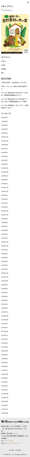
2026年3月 (4, 125)
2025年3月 (4, 164)
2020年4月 (4, 296)
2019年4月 (4, 312)
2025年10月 (4, 145)
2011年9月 (4, 405)
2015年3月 (4, 386)
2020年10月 (4, 281)
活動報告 (3, 69)
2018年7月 (4, 323)
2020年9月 (4, 285)
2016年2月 (4, 366)
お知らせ (3, 61)
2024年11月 (4, 172)
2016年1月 (4, 370)
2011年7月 (4, 409)
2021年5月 (4, 257)
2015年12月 (4, 374)
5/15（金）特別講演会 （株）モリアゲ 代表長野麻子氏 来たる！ (14, 106)
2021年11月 (4, 246)
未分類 (3, 65)
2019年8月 (4, 308)
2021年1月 (4, 269)
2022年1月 (4, 238)
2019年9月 (4, 304)
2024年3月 (4, 180)
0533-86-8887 (9, 440)
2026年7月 (4, 117)
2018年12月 (4, 316)
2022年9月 (4, 218)
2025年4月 (4, 160)
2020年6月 (4, 288)
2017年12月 (4, 331)
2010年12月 (4, 413)
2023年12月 (4, 187)
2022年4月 (4, 234)
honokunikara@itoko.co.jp (13, 443)
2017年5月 (4, 339)
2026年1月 (4, 133)
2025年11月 (4, 141)
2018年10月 (4, 320)
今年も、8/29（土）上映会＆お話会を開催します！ (14, 87)
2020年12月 (4, 273)
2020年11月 (4, 277)
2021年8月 (4, 250)
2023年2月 (4, 207)
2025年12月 (4, 137)
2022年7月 (4, 226)
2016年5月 (4, 362)
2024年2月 (4, 183)
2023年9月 (4, 195)
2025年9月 (4, 148)
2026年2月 (4, 129)
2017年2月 (4, 343)
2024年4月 (4, 176)
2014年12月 (4, 393)
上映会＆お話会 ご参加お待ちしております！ (14, 82)
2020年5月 (4, 292)
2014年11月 (4, 397)
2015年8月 (4, 378)
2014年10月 (4, 401)
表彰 (2, 73)
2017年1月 (4, 347)
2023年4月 (4, 203)
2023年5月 (4, 199)
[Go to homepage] (11, 2)
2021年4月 (4, 261)
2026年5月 (4, 121)
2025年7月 (4, 152)
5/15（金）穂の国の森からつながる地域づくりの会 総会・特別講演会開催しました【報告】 (14, 100)
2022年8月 (4, 222)
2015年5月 (4, 382)
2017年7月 (4, 335)
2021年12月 (4, 242)
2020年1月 (4, 300)
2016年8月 (4, 358)
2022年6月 (4, 230)
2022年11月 (4, 215)
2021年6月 (4, 253)
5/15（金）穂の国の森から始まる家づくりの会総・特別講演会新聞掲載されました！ (14, 94)
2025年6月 (4, 156)
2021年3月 (4, 265)
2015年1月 (4, 390)
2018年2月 (4, 327)
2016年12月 (4, 351)
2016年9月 (4, 355)
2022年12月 (4, 211)
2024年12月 (4, 168)
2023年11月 (4, 191)
